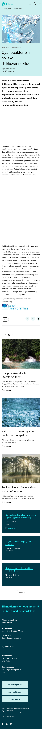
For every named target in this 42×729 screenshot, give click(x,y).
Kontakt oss (9, 647)
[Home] (7, 4)
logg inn (27, 606)
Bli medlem (9, 606)
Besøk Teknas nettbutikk (11, 638)
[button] (30, 4)
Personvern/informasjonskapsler (12, 713)
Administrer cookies (8, 716)
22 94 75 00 (7, 622)
